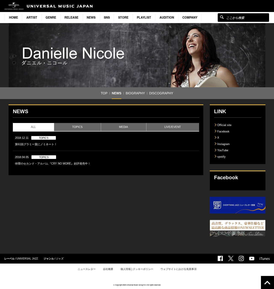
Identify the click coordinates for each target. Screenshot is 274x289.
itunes (265, 258)
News (91, 17)
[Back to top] (267, 282)
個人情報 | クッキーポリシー (137, 269)
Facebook (223, 131)
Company (189, 17)
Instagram (223, 144)
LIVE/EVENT (172, 127)
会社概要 (108, 269)
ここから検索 (222, 17)
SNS (107, 17)
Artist (31, 17)
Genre (51, 17)
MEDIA (123, 127)
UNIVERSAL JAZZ (27, 258)
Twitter (230, 258)
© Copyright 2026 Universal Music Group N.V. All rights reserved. (137, 285)
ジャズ (60, 258)
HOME (13, 17)
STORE (123, 17)
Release (71, 17)
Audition (166, 17)
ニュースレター (87, 269)
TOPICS (77, 127)
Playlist (144, 17)
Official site (224, 125)
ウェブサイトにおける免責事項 (179, 269)
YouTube (222, 150)
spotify (221, 156)
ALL (33, 127)
